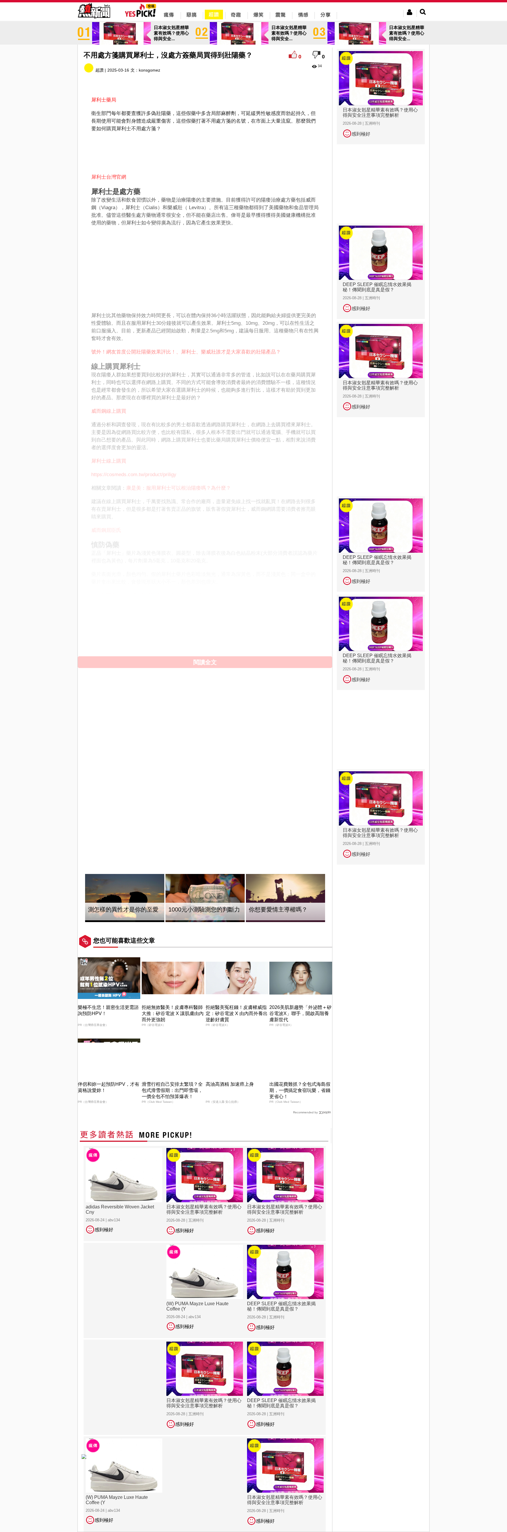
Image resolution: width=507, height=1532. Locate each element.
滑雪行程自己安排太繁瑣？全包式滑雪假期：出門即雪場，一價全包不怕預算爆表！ (172, 1090)
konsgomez (149, 70)
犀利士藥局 (103, 100)
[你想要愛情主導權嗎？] (285, 898)
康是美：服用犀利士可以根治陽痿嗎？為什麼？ (178, 488)
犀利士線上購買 (108, 461)
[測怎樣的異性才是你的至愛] (124, 898)
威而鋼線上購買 (108, 411)
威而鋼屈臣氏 (106, 530)
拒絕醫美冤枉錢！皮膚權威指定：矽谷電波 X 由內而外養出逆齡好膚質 (237, 1013)
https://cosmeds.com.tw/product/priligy (133, 474)
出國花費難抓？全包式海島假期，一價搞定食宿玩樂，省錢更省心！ (299, 1090)
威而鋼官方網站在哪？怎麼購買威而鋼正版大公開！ (148, 595)
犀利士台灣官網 (108, 177)
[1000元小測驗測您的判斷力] (205, 898)
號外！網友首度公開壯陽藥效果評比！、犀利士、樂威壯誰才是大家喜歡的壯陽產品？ (186, 352)
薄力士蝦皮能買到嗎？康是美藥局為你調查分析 (178, 609)
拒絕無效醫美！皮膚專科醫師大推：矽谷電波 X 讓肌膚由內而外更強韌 (173, 1013)
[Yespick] (142, 15)
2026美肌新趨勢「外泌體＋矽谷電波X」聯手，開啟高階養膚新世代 (300, 1013)
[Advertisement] (205, 151)
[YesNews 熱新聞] (93, 18)
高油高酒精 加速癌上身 (230, 1084)
